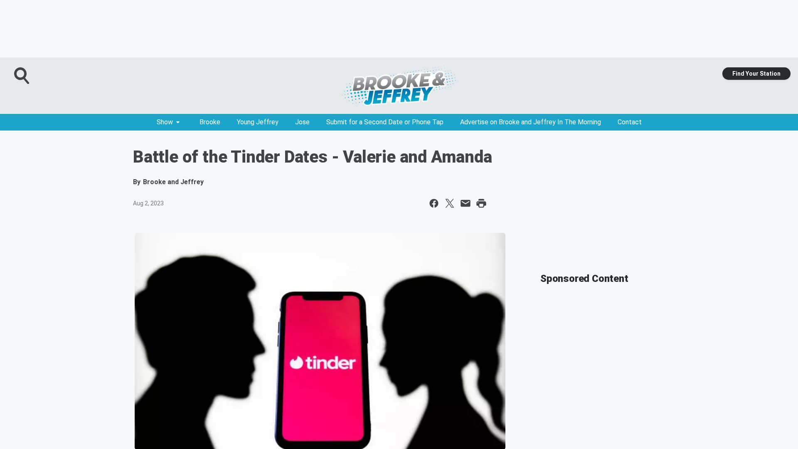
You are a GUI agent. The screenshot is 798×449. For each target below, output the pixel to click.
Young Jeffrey (257, 122)
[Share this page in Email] (465, 203)
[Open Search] (22, 75)
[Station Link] (399, 85)
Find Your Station (756, 73)
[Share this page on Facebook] (434, 203)
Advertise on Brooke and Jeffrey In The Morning (530, 122)
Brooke (210, 122)
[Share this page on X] (450, 203)
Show (165, 122)
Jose (302, 122)
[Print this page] (481, 203)
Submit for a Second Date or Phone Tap (384, 122)
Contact (630, 122)
